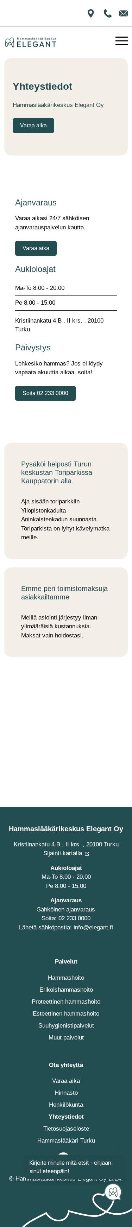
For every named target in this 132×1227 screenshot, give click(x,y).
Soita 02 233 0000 (45, 393)
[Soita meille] (108, 12)
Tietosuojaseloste (66, 1128)
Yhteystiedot (66, 1116)
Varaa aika (33, 125)
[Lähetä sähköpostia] (123, 12)
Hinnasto (66, 1092)
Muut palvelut (66, 1037)
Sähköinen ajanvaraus (66, 909)
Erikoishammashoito (66, 989)
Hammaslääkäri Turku (66, 1140)
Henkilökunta (66, 1104)
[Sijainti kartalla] (91, 12)
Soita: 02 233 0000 (66, 918)
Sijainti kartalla (62, 853)
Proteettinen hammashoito (66, 1001)
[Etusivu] (30, 42)
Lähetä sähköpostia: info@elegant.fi (66, 927)
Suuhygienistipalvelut (66, 1025)
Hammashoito (66, 977)
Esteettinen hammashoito (66, 1013)
